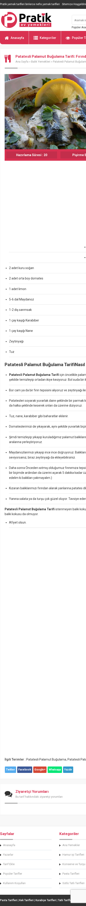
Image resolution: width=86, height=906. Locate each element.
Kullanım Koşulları (14, 883)
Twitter (10, 769)
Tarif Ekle (9, 864)
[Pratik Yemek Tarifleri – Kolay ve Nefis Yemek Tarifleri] (33, 20)
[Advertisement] (43, 217)
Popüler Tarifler (12, 873)
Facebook (24, 769)
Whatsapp (55, 769)
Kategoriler (48, 38)
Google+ (39, 769)
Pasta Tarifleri (8, 900)
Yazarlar (8, 854)
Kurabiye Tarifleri (46, 900)
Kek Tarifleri (26, 900)
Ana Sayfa (21, 61)
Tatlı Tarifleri (65, 900)
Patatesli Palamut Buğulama (46, 759)
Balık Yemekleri (40, 61)
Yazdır (68, 769)
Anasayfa (17, 38)
